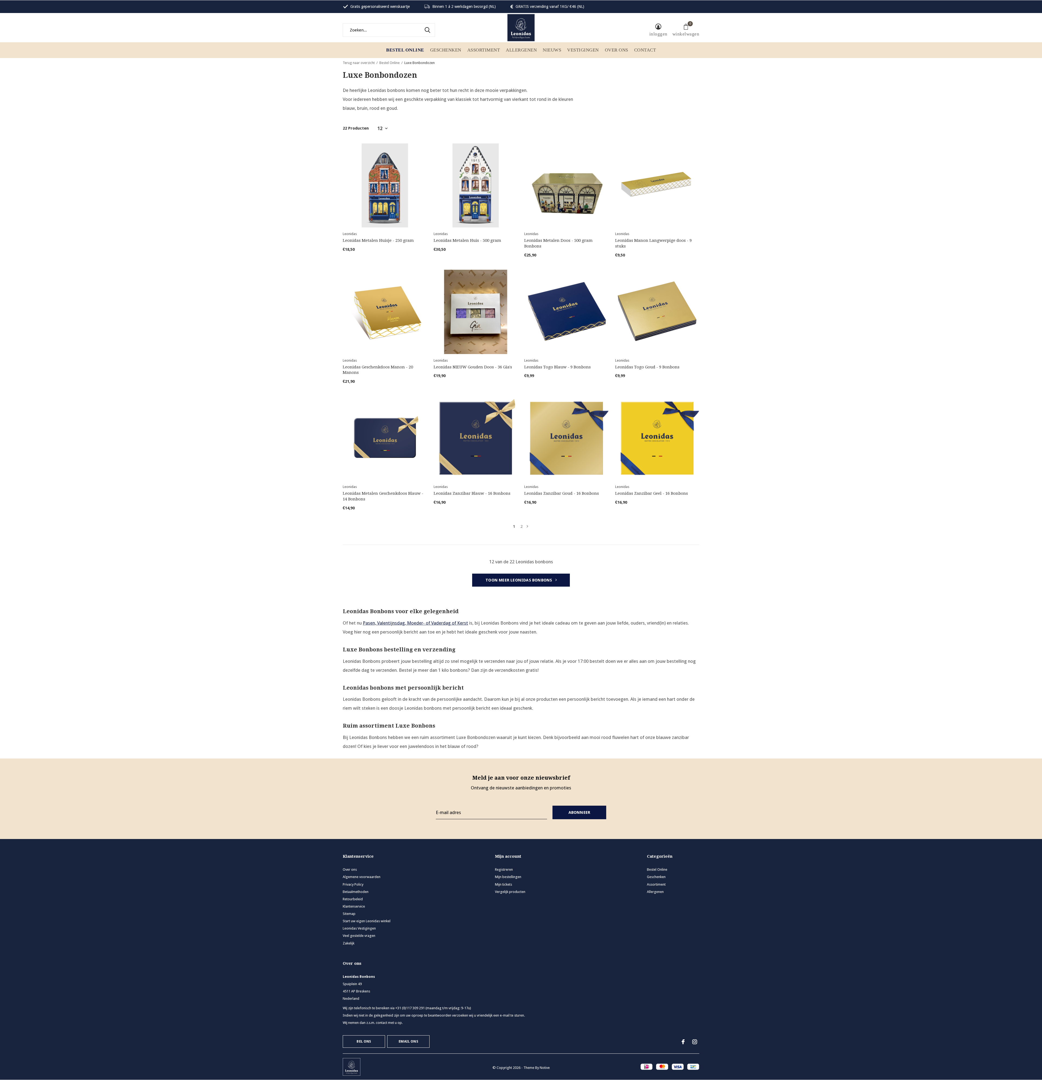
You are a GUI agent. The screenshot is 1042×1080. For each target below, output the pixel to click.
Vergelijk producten (510, 892)
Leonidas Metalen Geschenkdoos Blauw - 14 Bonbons (383, 496)
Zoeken (427, 30)
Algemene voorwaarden (361, 877)
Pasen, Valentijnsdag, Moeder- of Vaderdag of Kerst (415, 623)
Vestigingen (583, 50)
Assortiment (483, 50)
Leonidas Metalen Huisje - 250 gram (378, 240)
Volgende (527, 527)
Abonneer (579, 812)
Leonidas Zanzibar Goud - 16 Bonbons (561, 493)
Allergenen (521, 50)
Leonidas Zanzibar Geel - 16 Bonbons (651, 493)
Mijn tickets (503, 884)
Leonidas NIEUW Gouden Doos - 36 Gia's (473, 367)
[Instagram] (694, 1042)
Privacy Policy (353, 884)
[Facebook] (683, 1042)
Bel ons (364, 1041)
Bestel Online (405, 50)
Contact (645, 50)
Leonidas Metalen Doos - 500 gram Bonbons (558, 243)
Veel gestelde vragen (359, 936)
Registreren (504, 869)
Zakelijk (348, 943)
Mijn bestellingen (508, 877)
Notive (545, 1068)
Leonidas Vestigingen (359, 928)
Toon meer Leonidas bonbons (519, 580)
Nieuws (552, 50)
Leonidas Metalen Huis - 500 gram (467, 240)
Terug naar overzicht (359, 63)
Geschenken (445, 50)
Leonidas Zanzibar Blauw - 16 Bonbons (472, 493)
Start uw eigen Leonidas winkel (366, 921)
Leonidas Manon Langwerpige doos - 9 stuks (653, 243)
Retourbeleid (353, 899)
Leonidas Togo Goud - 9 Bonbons (647, 367)
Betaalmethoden (355, 892)
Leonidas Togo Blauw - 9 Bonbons (557, 367)
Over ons (616, 50)
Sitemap (349, 914)
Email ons (408, 1041)
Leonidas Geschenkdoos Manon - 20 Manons (378, 370)
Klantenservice (354, 906)
